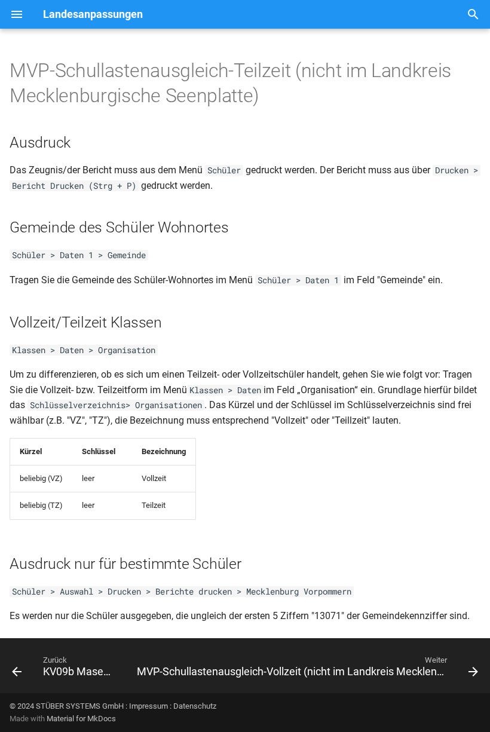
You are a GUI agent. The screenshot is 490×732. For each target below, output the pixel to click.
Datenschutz (194, 706)
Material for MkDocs (81, 718)
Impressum (148, 706)
